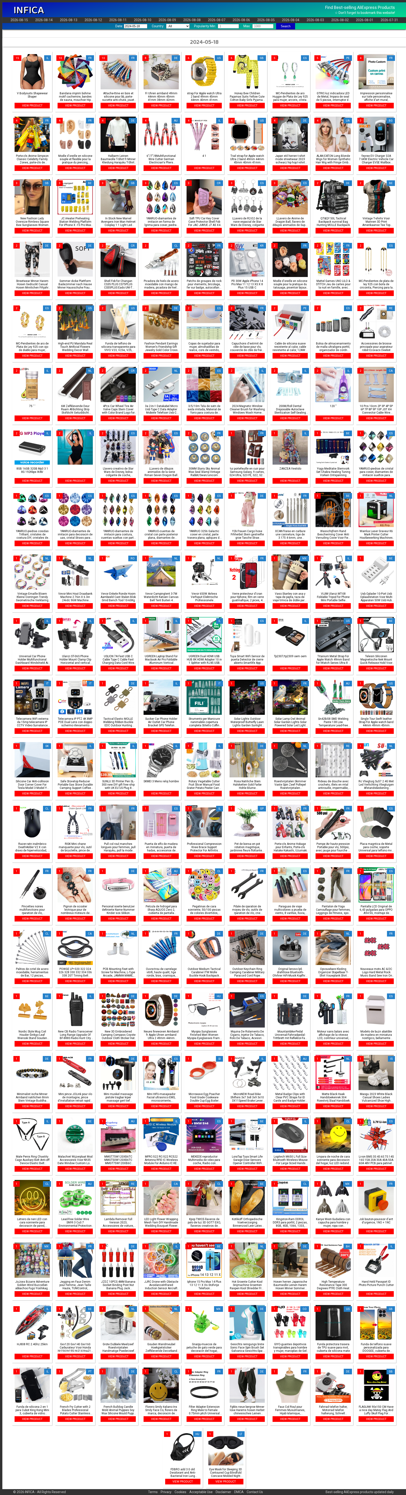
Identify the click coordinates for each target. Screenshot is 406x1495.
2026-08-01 (364, 20)
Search (285, 26)
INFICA (28, 10)
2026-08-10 (142, 20)
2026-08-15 (19, 20)
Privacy (166, 1492)
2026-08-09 (167, 20)
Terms (153, 1492)
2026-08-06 (241, 20)
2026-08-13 (68, 20)
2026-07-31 (389, 20)
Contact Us (255, 1492)
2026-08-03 (315, 20)
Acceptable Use (201, 1492)
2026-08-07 (216, 20)
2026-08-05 (266, 20)
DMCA (239, 1492)
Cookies (180, 1492)
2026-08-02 (340, 20)
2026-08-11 (118, 20)
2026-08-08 (192, 20)
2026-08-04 (290, 20)
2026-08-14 (44, 20)
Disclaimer (223, 1492)
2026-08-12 (93, 20)
